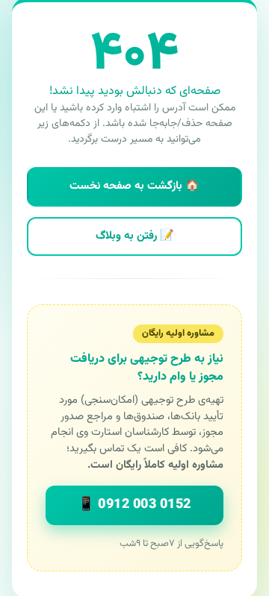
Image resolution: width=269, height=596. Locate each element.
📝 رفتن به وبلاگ (135, 236)
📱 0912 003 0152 (134, 505)
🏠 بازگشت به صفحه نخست (134, 186)
